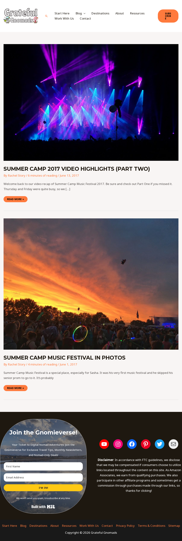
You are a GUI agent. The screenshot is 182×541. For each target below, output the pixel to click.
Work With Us (64, 18)
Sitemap (174, 526)
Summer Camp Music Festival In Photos (64, 357)
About (119, 13)
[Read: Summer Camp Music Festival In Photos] (91, 284)
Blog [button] (79, 13)
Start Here (62, 13)
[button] (46, 16)
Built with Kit (43, 506)
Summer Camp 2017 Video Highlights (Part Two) (77, 169)
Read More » (15, 198)
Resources (137, 13)
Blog (23, 526)
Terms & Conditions (151, 526)
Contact (85, 18)
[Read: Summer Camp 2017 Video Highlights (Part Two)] (91, 102)
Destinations (100, 13)
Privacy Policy (125, 526)
